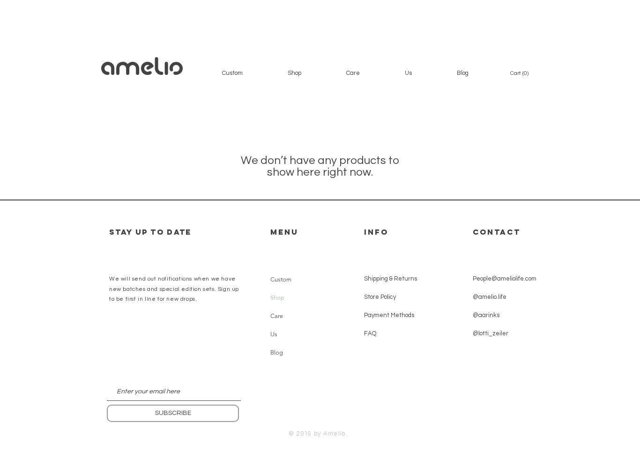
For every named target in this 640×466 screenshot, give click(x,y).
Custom (280, 279)
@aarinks (486, 315)
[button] (294, 73)
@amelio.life (489, 297)
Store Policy (380, 297)
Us (273, 334)
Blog (276, 352)
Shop (277, 297)
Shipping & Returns (390, 278)
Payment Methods (389, 315)
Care (276, 315)
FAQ (370, 333)
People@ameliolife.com (504, 278)
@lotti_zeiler (490, 333)
